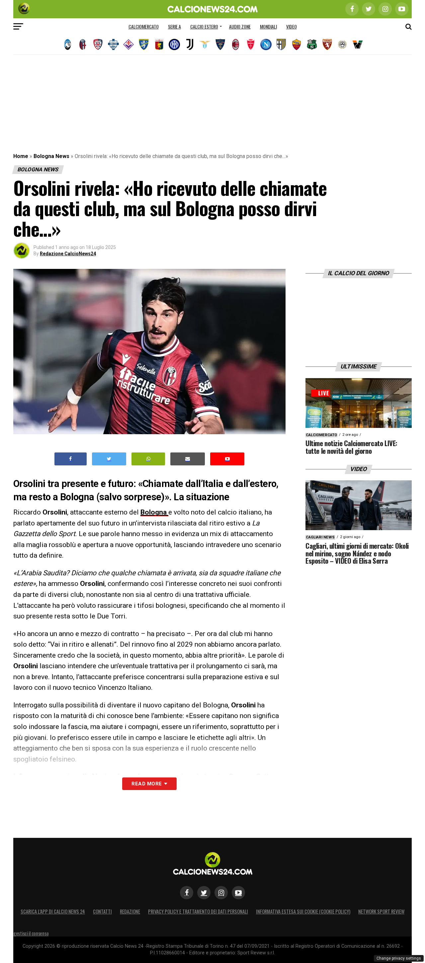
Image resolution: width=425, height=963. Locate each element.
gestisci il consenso (30, 933)
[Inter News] (174, 44)
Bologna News (51, 156)
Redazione (130, 911)
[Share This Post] (148, 459)
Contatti (102, 911)
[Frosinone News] (143, 44)
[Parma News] (281, 44)
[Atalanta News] (67, 44)
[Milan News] (235, 44)
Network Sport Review (381, 911)
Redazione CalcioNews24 (68, 253)
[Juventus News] (189, 44)
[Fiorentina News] (128, 44)
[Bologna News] (82, 44)
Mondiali (268, 26)
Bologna (154, 512)
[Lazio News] (204, 44)
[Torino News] (327, 44)
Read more (146, 784)
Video (291, 26)
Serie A (174, 26)
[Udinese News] (342, 44)
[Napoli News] (266, 44)
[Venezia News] (357, 44)
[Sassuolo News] (311, 44)
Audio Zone (240, 26)
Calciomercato (143, 26)
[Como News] (113, 44)
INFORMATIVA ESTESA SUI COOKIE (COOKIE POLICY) (303, 911)
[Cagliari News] (98, 44)
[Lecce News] (220, 44)
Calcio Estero (204, 26)
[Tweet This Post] (109, 459)
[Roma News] (296, 44)
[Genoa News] (159, 44)
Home (20, 156)
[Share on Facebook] (71, 459)
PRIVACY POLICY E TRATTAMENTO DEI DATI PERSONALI (198, 911)
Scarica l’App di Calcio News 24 (53, 911)
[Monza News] (250, 44)
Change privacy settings (399, 958)
